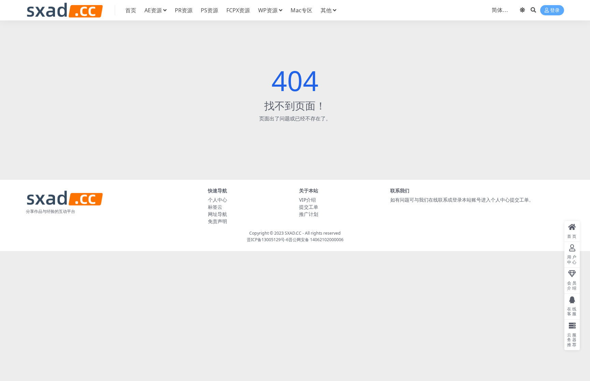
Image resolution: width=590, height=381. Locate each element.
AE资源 (153, 10)
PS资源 (209, 10)
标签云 (215, 207)
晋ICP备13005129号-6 (268, 240)
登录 (555, 10)
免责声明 (217, 221)
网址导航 (217, 214)
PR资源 (184, 10)
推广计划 (308, 214)
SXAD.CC (293, 233)
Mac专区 (301, 10)
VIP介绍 (307, 199)
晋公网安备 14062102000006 (316, 240)
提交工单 (308, 207)
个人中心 (217, 199)
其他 (326, 10)
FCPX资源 (238, 10)
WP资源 (268, 10)
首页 (130, 10)
